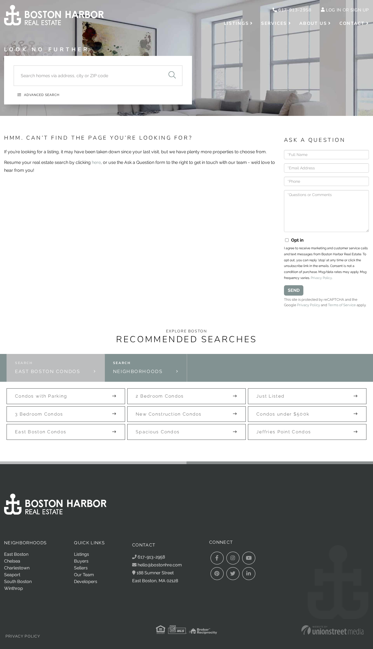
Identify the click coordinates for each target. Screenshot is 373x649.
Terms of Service (342, 305)
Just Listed (270, 396)
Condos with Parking (41, 396)
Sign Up (359, 10)
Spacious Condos (158, 431)
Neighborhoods (137, 371)
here (96, 162)
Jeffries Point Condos (283, 431)
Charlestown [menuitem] (16, 567)
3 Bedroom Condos (39, 414)
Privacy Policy (321, 278)
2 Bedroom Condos (160, 396)
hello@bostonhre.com (160, 564)
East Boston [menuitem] (16, 554)
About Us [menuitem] (313, 23)
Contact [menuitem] (352, 23)
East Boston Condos (47, 371)
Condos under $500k (282, 414)
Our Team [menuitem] (84, 574)
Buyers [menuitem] (81, 561)
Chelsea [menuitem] (12, 561)
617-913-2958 (294, 10)
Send (294, 290)
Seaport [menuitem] (12, 574)
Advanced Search (42, 95)
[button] (172, 76)
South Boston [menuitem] (18, 581)
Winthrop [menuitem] (13, 588)
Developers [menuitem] (85, 581)
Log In (333, 10)
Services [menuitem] (274, 23)
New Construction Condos (169, 414)
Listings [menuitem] (236, 23)
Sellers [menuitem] (81, 567)
